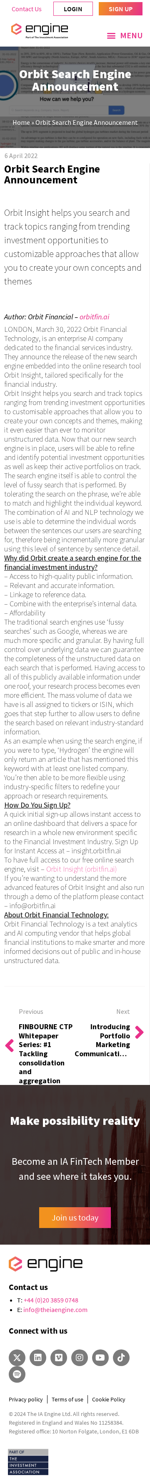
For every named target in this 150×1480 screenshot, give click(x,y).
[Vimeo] (58, 1357)
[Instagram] (79, 1357)
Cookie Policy (108, 1399)
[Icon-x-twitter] (17, 1357)
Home (21, 122)
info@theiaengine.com (55, 1309)
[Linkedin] (38, 1357)
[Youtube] (100, 1357)
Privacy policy (26, 1399)
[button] (125, 35)
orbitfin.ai (94, 316)
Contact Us (27, 9)
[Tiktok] (121, 1357)
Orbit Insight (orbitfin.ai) (81, 869)
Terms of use (67, 1399)
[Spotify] (17, 1374)
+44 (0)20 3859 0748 (51, 1300)
